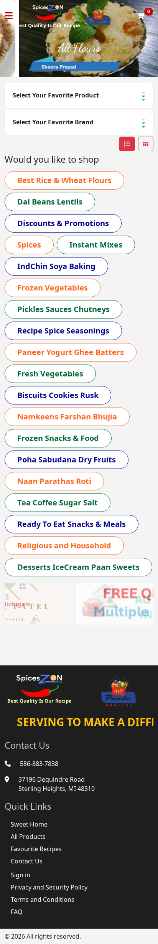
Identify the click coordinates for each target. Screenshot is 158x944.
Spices (29, 244)
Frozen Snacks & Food (58, 438)
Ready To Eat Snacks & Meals (71, 524)
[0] (140, 16)
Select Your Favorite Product (56, 95)
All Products (28, 836)
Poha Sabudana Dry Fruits (66, 459)
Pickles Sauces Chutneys (63, 309)
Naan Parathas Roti (54, 481)
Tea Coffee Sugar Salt (57, 502)
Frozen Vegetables (52, 287)
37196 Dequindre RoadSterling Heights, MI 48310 (56, 784)
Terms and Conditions (42, 899)
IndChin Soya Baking (56, 266)
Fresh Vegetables (50, 373)
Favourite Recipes (36, 849)
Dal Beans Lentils (49, 201)
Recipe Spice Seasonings (63, 330)
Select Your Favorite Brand (53, 122)
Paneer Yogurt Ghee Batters (70, 352)
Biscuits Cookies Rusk (58, 395)
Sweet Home (29, 824)
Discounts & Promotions (63, 223)
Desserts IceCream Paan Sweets (78, 567)
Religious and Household (64, 545)
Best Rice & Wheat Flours (64, 180)
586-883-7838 (39, 763)
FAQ (17, 912)
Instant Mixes (95, 244)
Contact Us (27, 861)
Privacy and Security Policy (49, 887)
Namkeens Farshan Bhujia (67, 416)
